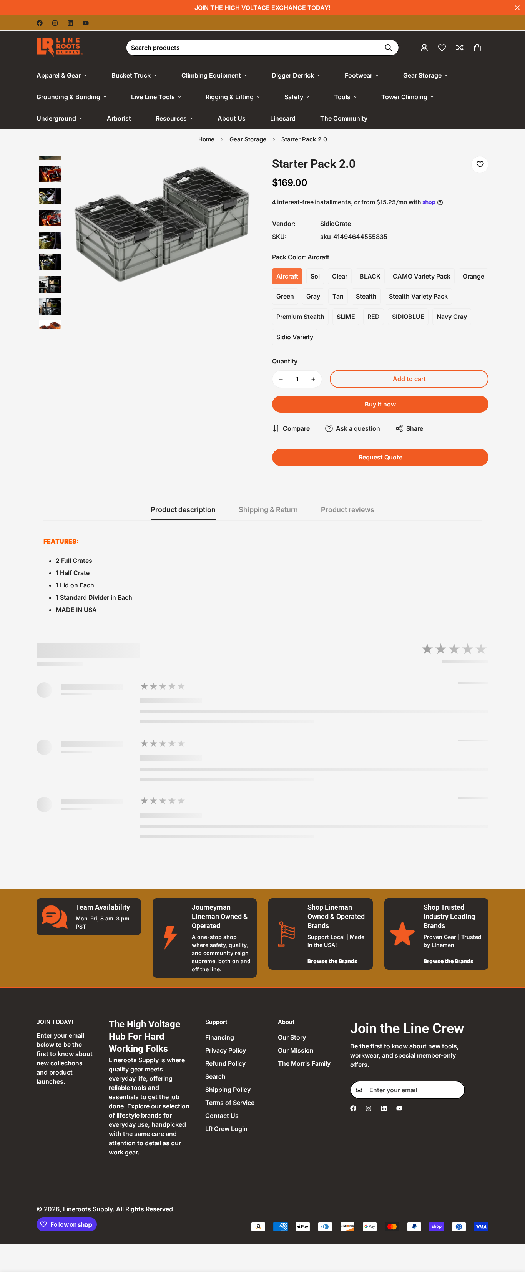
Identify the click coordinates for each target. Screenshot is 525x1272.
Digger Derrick (293, 75)
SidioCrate (335, 223)
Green (285, 296)
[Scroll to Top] (510, 1230)
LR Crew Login (226, 1129)
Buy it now (380, 404)
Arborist (119, 118)
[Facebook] (40, 23)
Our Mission (296, 1050)
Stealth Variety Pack (418, 296)
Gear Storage (422, 75)
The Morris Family (304, 1063)
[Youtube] (86, 23)
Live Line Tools (153, 97)
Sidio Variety (294, 337)
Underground (56, 118)
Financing (219, 1037)
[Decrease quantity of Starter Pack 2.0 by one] (280, 379)
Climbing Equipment (211, 75)
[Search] (389, 47)
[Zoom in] (236, 172)
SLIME (346, 316)
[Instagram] (55, 23)
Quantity (284, 361)
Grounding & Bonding (68, 97)
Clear (339, 276)
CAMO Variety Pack (421, 276)
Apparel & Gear (59, 75)
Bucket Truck (131, 75)
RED (373, 316)
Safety (293, 97)
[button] (477, 47)
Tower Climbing (404, 97)
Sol (315, 276)
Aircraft (287, 276)
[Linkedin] (70, 23)
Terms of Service (229, 1102)
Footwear (358, 75)
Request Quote (380, 457)
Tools (342, 97)
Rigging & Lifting (230, 97)
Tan (338, 296)
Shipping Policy (228, 1089)
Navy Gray (452, 316)
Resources (171, 118)
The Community (343, 118)
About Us (232, 118)
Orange (473, 276)
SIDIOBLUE (408, 316)
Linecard (283, 118)
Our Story (292, 1037)
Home (206, 139)
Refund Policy (225, 1063)
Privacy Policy (225, 1050)
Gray (313, 296)
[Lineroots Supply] (60, 47)
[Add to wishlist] (479, 164)
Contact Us (222, 1115)
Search (215, 1076)
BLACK (370, 276)
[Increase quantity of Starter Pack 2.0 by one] (313, 379)
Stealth (366, 296)
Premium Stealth (300, 316)
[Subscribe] (456, 1090)
